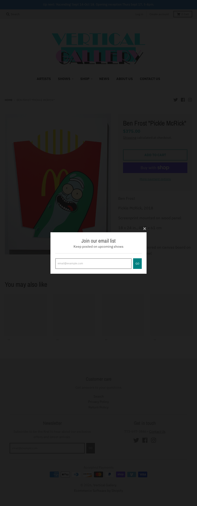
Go (137, 263)
